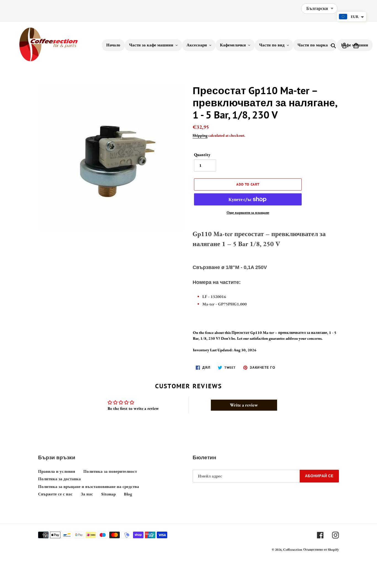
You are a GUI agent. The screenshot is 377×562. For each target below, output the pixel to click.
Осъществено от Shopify (321, 549)
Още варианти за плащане (248, 212)
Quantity (202, 154)
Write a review (244, 405)
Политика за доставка (59, 478)
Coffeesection (292, 549)
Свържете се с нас (55, 494)
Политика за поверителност (110, 471)
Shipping (200, 135)
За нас (87, 494)
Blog (128, 494)
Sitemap (108, 494)
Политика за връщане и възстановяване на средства (88, 486)
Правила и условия (56, 471)
